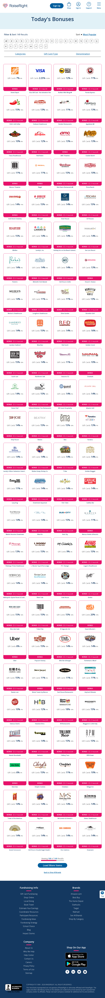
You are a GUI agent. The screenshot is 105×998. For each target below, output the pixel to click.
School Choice (29, 926)
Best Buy (76, 897)
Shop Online (29, 897)
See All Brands (76, 915)
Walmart (76, 912)
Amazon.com (76, 894)
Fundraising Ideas (29, 919)
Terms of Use (28, 969)
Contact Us (28, 958)
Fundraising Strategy (29, 922)
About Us (29, 948)
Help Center (29, 955)
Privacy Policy (29, 966)
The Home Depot (76, 901)
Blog (29, 930)
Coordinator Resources (28, 912)
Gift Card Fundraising (28, 894)
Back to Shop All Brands (52, 873)
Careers (29, 962)
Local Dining (29, 901)
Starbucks (76, 904)
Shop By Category (76, 919)
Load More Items (52, 865)
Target (76, 908)
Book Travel (29, 904)
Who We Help (28, 951)
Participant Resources (29, 915)
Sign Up (56, 5)
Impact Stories (29, 933)
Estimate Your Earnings (28, 908)
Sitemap (28, 973)
